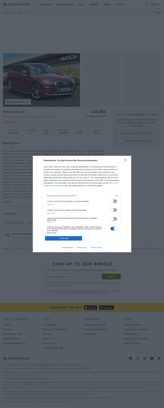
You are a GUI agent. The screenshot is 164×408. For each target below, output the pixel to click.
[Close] (126, 160)
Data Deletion (67, 247)
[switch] (113, 201)
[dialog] (82, 204)
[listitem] (82, 195)
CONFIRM (63, 238)
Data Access (82, 247)
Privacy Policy (96, 247)
